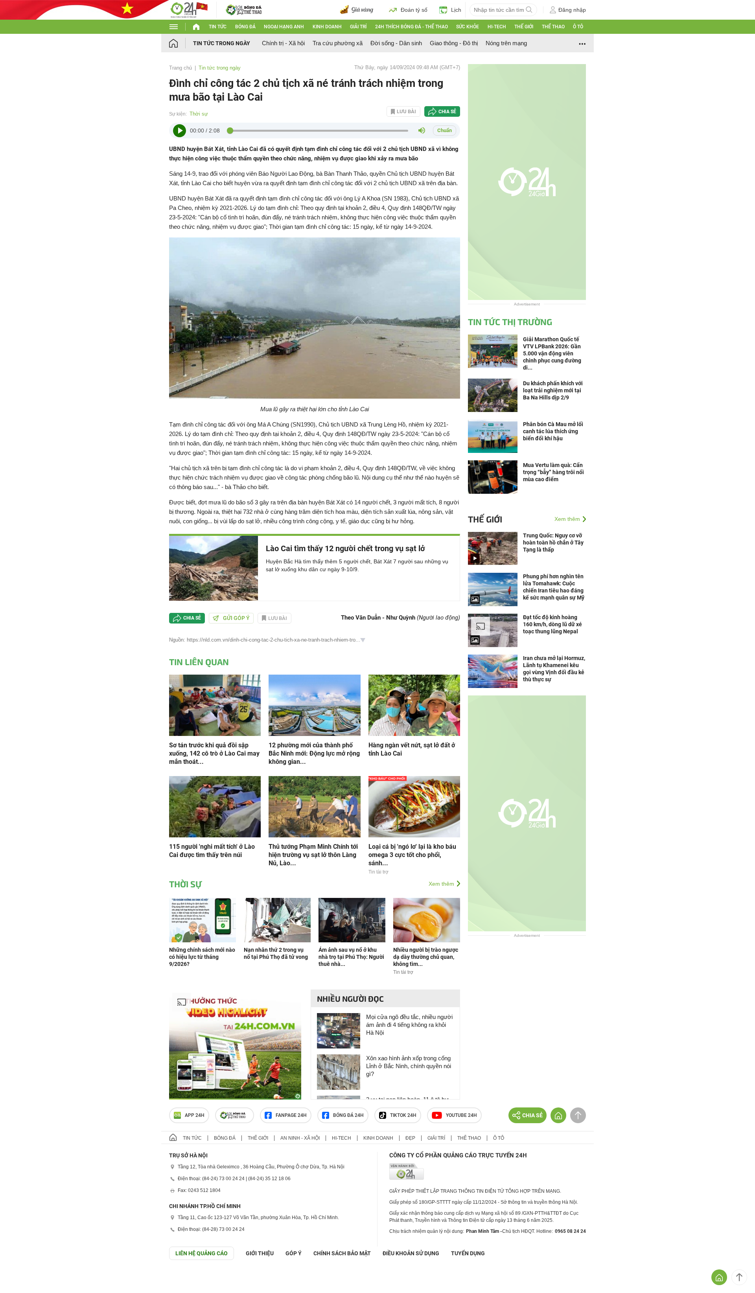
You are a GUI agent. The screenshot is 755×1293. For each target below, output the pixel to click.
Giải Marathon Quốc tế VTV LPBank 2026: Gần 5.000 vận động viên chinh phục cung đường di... (552, 353)
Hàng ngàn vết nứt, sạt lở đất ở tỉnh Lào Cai (411, 749)
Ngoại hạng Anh (284, 26)
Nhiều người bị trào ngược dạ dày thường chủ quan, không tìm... (425, 957)
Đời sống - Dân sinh (396, 43)
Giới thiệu (260, 1253)
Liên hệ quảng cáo (201, 1253)
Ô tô (578, 26)
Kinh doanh (327, 26)
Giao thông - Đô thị (454, 43)
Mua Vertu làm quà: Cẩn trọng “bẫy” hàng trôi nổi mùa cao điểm (553, 472)
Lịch (456, 10)
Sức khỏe (467, 26)
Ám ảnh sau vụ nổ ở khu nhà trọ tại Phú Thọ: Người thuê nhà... (351, 957)
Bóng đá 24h (348, 1115)
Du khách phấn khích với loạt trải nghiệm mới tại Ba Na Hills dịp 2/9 (553, 390)
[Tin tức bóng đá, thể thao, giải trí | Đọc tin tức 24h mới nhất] (188, 9)
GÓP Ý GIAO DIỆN (23, 1279)
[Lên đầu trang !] (739, 1277)
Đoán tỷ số (414, 10)
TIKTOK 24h (403, 1115)
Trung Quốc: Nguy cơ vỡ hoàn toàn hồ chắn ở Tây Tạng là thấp (553, 542)
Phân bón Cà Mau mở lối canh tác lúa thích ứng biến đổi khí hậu (553, 431)
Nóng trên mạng (506, 43)
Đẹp (410, 1138)
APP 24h (194, 1115)
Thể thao (553, 26)
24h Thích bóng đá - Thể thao (411, 26)
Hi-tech (497, 26)
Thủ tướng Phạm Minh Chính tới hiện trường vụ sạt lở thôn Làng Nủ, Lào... (313, 855)
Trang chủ (180, 68)
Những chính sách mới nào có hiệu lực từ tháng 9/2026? (202, 957)
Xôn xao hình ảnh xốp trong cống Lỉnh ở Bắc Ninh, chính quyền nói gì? (408, 1066)
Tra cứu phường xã (338, 43)
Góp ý (293, 1253)
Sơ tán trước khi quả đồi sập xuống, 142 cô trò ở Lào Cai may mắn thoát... (214, 753)
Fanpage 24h (291, 1115)
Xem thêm (441, 884)
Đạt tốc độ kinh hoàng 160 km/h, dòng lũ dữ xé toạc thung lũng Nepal (552, 624)
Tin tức (217, 26)
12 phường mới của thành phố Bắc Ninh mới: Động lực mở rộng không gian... (314, 753)
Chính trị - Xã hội (283, 43)
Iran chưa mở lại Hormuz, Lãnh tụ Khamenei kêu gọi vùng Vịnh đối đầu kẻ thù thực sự (554, 668)
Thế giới (523, 26)
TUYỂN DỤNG (468, 1253)
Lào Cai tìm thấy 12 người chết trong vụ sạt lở (345, 548)
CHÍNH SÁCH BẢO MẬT (342, 1253)
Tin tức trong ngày (221, 43)
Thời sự (199, 114)
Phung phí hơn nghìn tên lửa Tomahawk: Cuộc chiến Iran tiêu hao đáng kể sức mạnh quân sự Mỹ (553, 587)
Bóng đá (245, 26)
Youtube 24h (461, 1115)
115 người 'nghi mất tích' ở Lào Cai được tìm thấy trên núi (212, 851)
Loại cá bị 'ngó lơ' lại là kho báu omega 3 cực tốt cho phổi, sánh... (412, 855)
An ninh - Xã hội (300, 1138)
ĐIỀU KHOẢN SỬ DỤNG (411, 1253)
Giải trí (358, 26)
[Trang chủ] (181, 43)
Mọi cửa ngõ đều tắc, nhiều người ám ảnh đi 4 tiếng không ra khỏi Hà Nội (409, 1024)
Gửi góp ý (236, 618)
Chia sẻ (447, 111)
